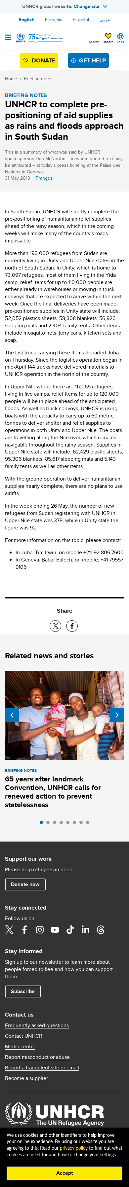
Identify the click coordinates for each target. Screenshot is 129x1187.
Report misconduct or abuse (37, 1057)
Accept (64, 1173)
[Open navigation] (8, 38)
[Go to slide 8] (89, 824)
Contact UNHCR (23, 1036)
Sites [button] (120, 41)
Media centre (20, 1046)
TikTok (70, 929)
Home (11, 78)
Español (81, 19)
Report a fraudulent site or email (42, 1067)
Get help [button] (92, 60)
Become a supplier (26, 1078)
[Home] (38, 38)
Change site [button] (87, 6)
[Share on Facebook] (72, 626)
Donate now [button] (25, 884)
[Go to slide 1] (43, 824)
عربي (105, 19)
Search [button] (94, 41)
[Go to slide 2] (49, 824)
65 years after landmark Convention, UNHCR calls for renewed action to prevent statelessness (53, 791)
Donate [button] (108, 41)
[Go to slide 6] (76, 824)
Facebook (24, 929)
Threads (100, 929)
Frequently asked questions (37, 1025)
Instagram (39, 929)
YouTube (55, 929)
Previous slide (12, 715)
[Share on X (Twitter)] (55, 626)
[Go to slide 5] (69, 824)
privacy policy (74, 1148)
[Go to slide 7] (82, 824)
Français (53, 19)
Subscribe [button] (23, 991)
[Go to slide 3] (56, 824)
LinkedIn (85, 929)
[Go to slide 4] (63, 824)
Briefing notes (38, 78)
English (26, 19)
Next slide (117, 715)
